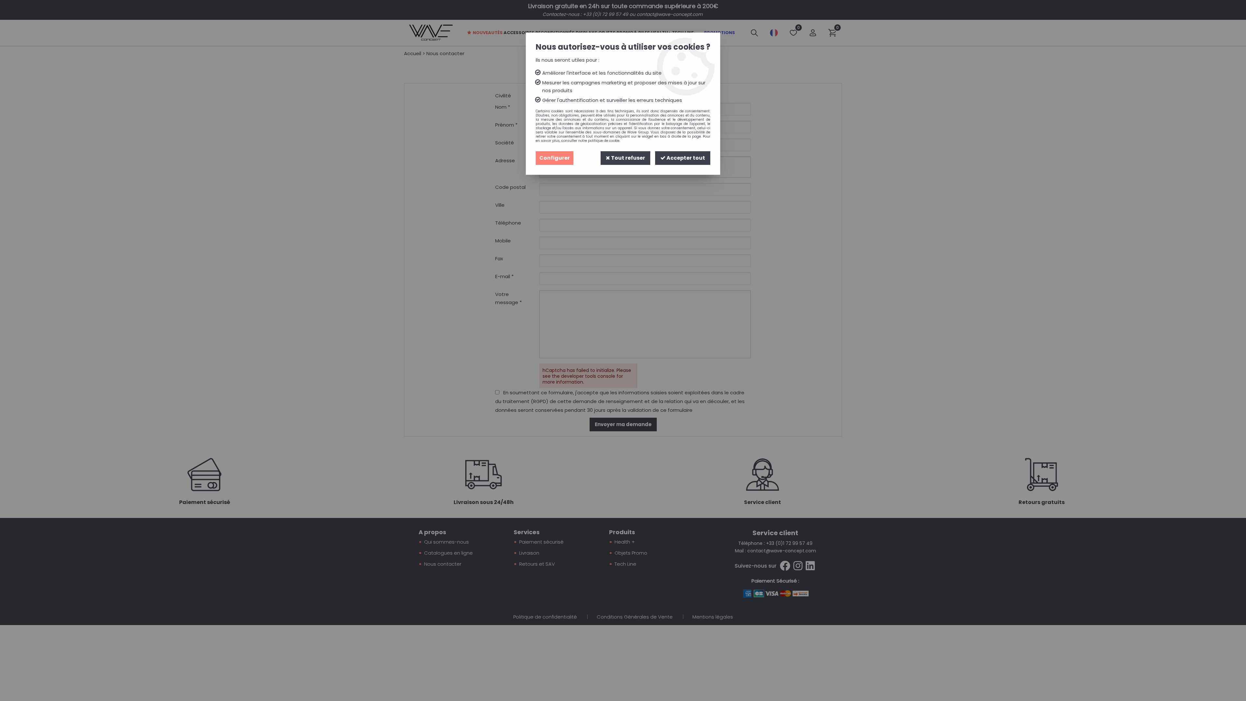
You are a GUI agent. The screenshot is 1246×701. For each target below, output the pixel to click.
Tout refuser (627, 158)
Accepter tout (685, 158)
